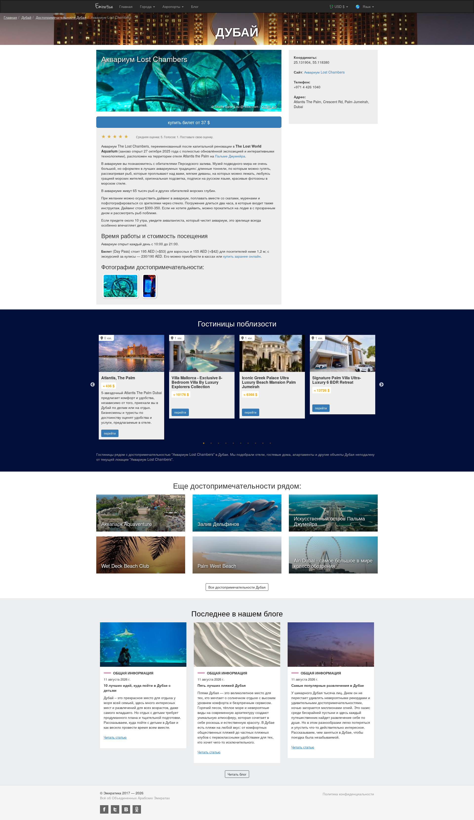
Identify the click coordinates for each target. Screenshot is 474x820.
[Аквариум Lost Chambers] (149, 285)
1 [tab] (203, 443)
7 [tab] (248, 443)
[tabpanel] (131, 384)
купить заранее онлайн (242, 256)
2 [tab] (211, 443)
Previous (92, 384)
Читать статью (115, 737)
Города (146, 6)
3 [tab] (218, 443)
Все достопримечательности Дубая (237, 587)
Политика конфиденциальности (348, 793)
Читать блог (237, 774)
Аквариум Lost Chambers (324, 72)
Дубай (26, 17)
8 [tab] (255, 443)
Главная (126, 6)
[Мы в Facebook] (104, 809)
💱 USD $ (337, 6)
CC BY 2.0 (268, 106)
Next (381, 384)
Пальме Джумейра (230, 155)
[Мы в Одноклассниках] (137, 809)
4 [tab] (225, 443)
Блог (194, 6)
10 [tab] (270, 443)
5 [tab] (233, 443)
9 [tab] (262, 443)
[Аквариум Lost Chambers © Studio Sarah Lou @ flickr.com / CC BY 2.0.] (120, 285)
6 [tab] (240, 443)
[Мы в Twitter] (115, 809)
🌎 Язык (364, 6)
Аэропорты (171, 6)
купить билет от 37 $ (189, 122)
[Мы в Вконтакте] (126, 809)
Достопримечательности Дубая (61, 17)
